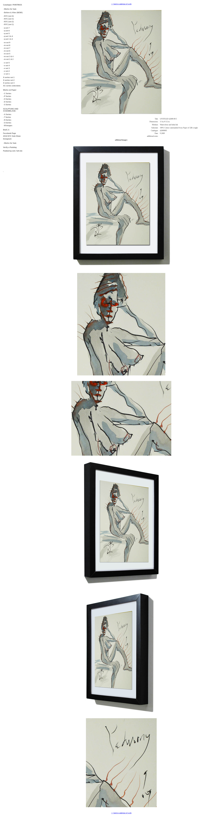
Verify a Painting (10, 147)
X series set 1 (8, 77)
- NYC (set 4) (8, 16)
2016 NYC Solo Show (11, 136)
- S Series (7, 105)
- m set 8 (6, 45)
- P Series (7, 96)
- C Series (7, 94)
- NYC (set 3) (8, 19)
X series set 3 (8, 83)
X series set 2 (8, 80)
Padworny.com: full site (12, 151)
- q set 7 (6, 28)
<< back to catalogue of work (121, 4)
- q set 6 (6, 31)
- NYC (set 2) (8, 22)
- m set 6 (6, 51)
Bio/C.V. (6, 130)
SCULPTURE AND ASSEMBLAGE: (10, 110)
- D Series (7, 102)
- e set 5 (6, 63)
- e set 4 (6, 66)
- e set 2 (6, 71)
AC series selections (11, 86)
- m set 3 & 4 (8, 56)
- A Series (7, 114)
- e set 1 (6, 74)
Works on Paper (9, 90)
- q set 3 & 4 (8, 36)
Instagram (7, 139)
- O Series (7, 123)
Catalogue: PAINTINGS (12, 5)
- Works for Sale (9, 9)
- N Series (7, 120)
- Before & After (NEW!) (13, 13)
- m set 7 (6, 48)
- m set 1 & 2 (8, 59)
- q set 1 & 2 (8, 39)
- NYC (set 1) (8, 24)
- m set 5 (6, 54)
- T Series (7, 117)
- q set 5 (6, 33)
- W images (7, 126)
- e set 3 (6, 68)
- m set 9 (6, 43)
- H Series (7, 99)
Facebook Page (9, 133)
